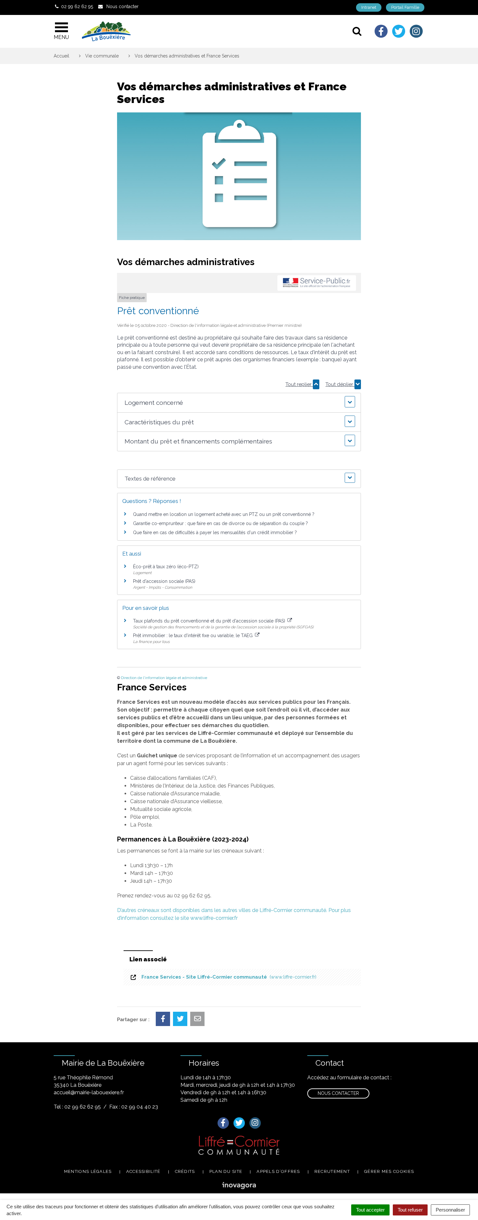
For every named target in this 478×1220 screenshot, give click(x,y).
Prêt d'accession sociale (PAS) (164, 581)
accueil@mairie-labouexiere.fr (89, 1092)
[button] (239, 402)
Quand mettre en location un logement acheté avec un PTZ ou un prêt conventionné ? (223, 514)
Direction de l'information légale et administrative (164, 677)
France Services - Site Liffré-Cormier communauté (227, 977)
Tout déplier (339, 384)
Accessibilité (143, 1171)
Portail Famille (405, 7)
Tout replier (299, 384)
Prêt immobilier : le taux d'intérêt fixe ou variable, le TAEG (193, 635)
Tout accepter (370, 1210)
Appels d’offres (278, 1171)
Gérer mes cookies (389, 1171)
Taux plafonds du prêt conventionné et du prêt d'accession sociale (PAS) (209, 620)
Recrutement (332, 1171)
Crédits (185, 1171)
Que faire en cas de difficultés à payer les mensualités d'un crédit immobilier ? (215, 532)
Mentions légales (88, 1171)
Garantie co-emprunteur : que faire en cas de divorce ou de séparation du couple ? (220, 523)
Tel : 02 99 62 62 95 (77, 1107)
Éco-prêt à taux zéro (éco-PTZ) (166, 566)
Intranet (368, 7)
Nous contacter (338, 1093)
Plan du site (226, 1171)
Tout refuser (410, 1210)
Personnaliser (450, 1210)
